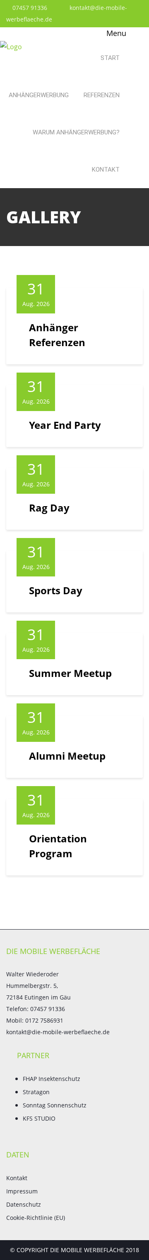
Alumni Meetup (67, 756)
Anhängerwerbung (39, 95)
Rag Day (49, 507)
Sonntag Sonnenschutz (55, 1105)
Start (110, 58)
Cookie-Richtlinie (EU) (35, 1218)
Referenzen (102, 95)
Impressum (22, 1191)
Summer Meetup (70, 673)
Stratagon (36, 1092)
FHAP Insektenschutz (51, 1079)
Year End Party (65, 425)
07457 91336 (29, 8)
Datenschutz (23, 1204)
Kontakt (106, 169)
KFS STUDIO (39, 1118)
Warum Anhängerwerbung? (76, 132)
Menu (115, 33)
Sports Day (55, 590)
